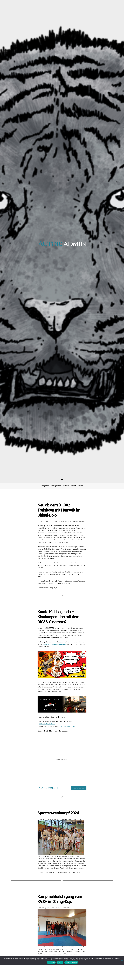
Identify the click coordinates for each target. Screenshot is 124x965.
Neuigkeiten (45, 486)
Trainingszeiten (56, 486)
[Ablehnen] (122, 960)
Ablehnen (60, 962)
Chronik (73, 486)
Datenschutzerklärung (71, 962)
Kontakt (80, 486)
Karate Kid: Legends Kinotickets (54, 644)
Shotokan (66, 486)
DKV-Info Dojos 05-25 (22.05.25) (48, 788)
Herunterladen (79, 788)
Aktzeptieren (51, 962)
